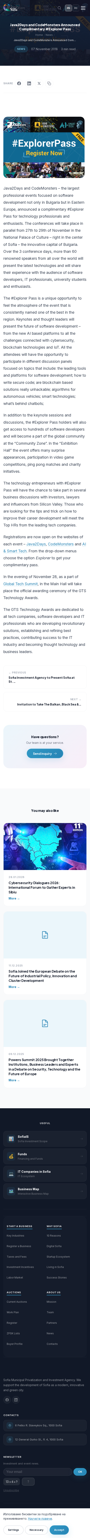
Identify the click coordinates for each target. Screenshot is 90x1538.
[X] (39, 83)
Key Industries (15, 1235)
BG (75, 8)
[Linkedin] (16, 1400)
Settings (13, 1529)
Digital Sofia (54, 1246)
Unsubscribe (11, 1490)
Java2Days (36, 544)
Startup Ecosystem (58, 1256)
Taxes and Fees (17, 1256)
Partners (52, 1322)
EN (68, 8)
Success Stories (57, 1277)
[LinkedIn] (29, 83)
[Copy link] (49, 83)
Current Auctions (17, 1301)
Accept (59, 1529)
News (21, 49)
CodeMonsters (61, 544)
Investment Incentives (20, 1267)
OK (80, 1471)
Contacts (52, 1343)
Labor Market (15, 1277)
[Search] (59, 8)
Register (12, 1322)
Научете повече (40, 1518)
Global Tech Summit (20, 584)
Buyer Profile (15, 1343)
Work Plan (13, 1312)
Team (50, 1312)
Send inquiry (42, 753)
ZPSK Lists (13, 1333)
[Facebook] (19, 83)
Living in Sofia (55, 1267)
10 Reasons (54, 1235)
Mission (51, 1301)
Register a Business (19, 1246)
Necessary (37, 1529)
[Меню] (83, 8)
